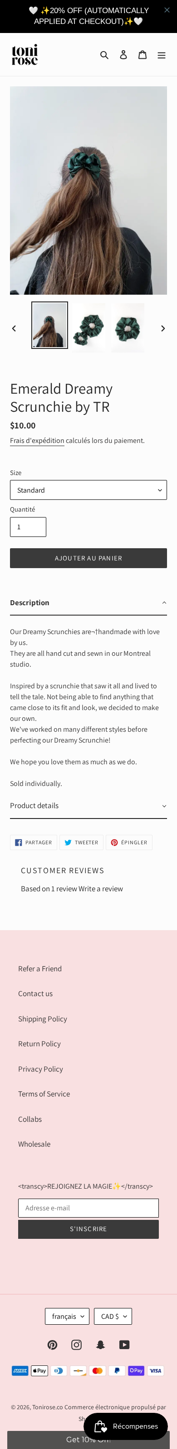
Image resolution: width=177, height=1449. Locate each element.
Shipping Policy (42, 1019)
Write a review (101, 889)
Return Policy (39, 1044)
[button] (88, 1440)
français (64, 1316)
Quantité (22, 509)
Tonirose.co (47, 1407)
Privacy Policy (40, 1069)
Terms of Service (44, 1094)
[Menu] (161, 54)
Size (15, 472)
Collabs (30, 1119)
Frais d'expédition (37, 440)
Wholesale (34, 1144)
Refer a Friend (40, 969)
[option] (49, 325)
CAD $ (110, 1316)
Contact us (35, 993)
